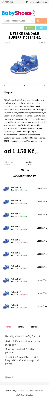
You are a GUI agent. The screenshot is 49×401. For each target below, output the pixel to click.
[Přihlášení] (38, 21)
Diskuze (34, 327)
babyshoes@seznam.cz (38, 2)
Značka (21, 327)
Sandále (29, 162)
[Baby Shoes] (24, 13)
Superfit (41, 42)
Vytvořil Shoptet (26, 395)
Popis (8, 327)
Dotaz (27, 170)
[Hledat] (32, 21)
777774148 (9, 2)
